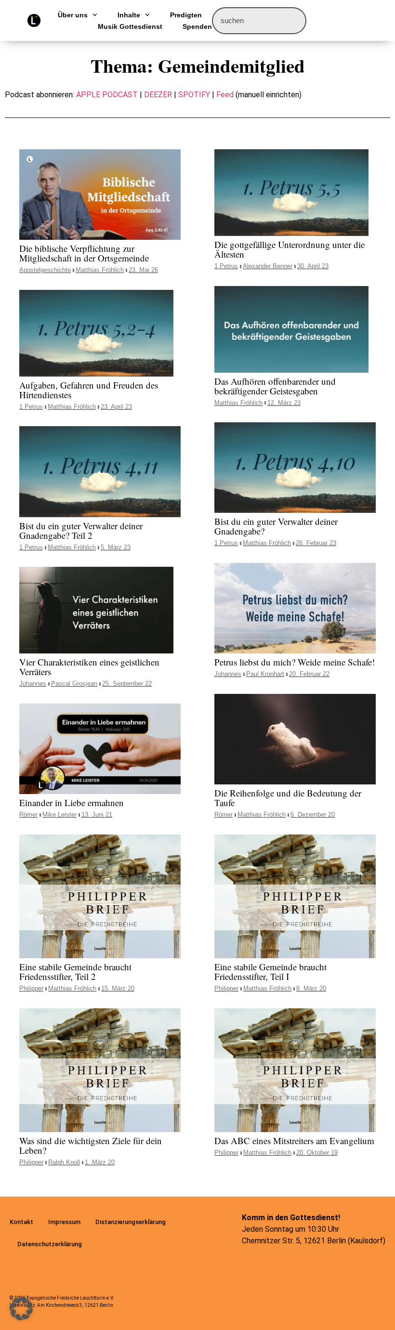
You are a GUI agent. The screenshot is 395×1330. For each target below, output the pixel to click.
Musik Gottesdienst (130, 26)
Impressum (64, 1222)
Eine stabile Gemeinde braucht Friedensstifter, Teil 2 (75, 971)
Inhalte (129, 15)
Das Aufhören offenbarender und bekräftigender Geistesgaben (275, 386)
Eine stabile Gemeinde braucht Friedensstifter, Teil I (270, 971)
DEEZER (158, 94)
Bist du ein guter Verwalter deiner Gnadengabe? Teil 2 (81, 530)
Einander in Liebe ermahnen (71, 802)
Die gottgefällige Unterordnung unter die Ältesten (289, 249)
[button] (21, 1309)
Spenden (197, 26)
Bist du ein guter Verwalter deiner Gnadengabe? (276, 526)
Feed (225, 94)
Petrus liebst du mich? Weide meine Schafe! (294, 662)
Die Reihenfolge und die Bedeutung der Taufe (287, 797)
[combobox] (259, 20)
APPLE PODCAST (107, 94)
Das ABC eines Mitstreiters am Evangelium (294, 1140)
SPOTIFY (194, 94)
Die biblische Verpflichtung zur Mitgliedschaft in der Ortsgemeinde (84, 253)
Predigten (186, 15)
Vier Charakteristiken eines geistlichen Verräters (89, 667)
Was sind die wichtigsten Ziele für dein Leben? (90, 1145)
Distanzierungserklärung (130, 1222)
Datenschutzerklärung (49, 1244)
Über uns (73, 15)
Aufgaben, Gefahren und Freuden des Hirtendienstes (88, 390)
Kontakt (21, 1222)
